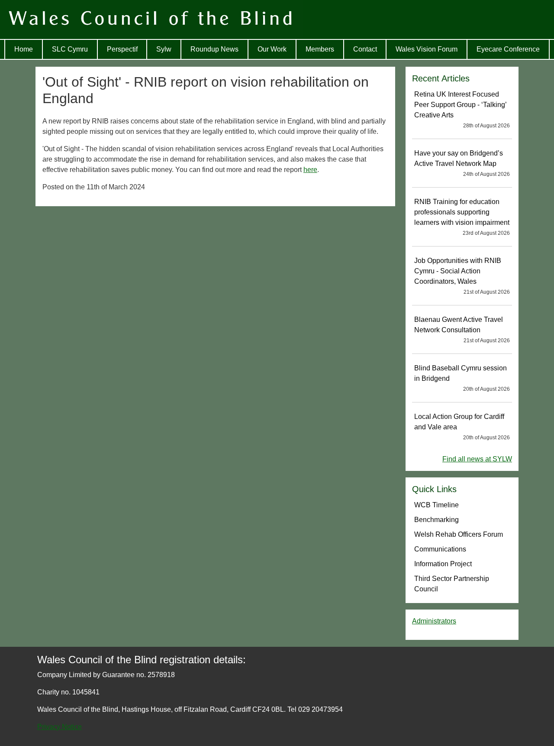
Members (320, 49)
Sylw (163, 49)
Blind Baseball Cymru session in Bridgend (462, 378)
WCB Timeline (436, 505)
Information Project (443, 564)
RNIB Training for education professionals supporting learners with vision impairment (462, 217)
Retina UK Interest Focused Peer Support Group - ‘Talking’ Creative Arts (462, 110)
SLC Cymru (70, 49)
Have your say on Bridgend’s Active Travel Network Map (462, 163)
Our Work (272, 49)
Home (23, 49)
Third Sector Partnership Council (451, 584)
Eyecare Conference (508, 49)
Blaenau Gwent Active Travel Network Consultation (462, 330)
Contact (365, 49)
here (310, 169)
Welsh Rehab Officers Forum (458, 534)
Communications (440, 549)
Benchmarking (436, 519)
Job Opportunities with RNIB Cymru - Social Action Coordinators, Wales (462, 276)
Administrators (434, 621)
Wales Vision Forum (426, 49)
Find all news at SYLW (477, 459)
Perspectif (122, 49)
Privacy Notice (59, 726)
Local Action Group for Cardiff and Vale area (462, 427)
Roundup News (214, 49)
